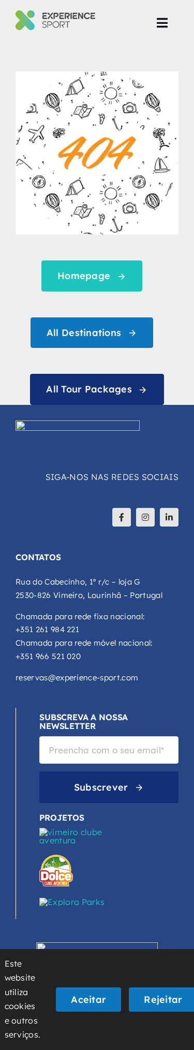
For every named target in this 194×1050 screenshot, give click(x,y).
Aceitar (88, 999)
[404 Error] (97, 75)
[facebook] (121, 517)
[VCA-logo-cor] (73, 832)
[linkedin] (169, 517)
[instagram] (145, 517)
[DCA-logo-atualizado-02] (56, 859)
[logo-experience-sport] (55, 14)
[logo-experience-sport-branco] (78, 424)
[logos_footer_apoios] (97, 946)
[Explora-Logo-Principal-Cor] (72, 902)
